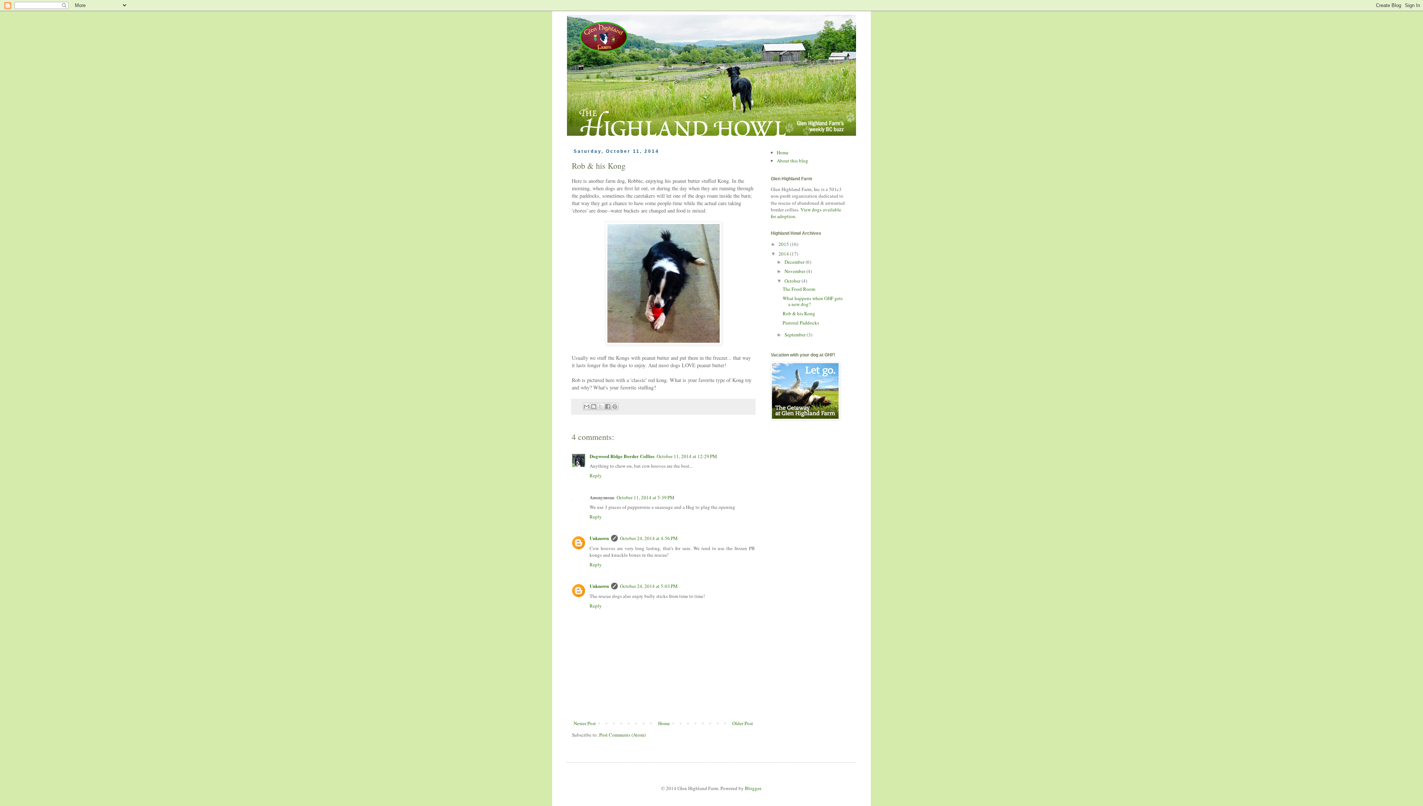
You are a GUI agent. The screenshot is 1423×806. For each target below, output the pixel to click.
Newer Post (585, 723)
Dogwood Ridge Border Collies (622, 456)
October (793, 280)
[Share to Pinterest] (614, 406)
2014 (784, 253)
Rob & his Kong (799, 313)
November (795, 271)
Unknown (599, 538)
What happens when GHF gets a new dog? (813, 301)
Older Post (742, 723)
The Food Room (799, 289)
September (796, 334)
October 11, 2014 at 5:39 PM (645, 497)
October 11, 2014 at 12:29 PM (687, 456)
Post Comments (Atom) (622, 734)
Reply (596, 475)
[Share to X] (600, 406)
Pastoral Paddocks (801, 322)
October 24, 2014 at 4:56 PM (649, 538)
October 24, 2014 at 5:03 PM (649, 586)
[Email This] (586, 406)
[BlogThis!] (593, 406)
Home (664, 723)
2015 (784, 244)
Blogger (753, 788)
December (795, 262)
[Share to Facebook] (607, 406)
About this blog (792, 160)
